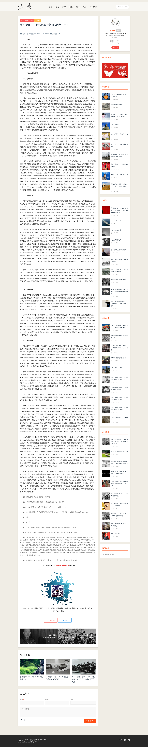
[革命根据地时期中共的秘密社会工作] (106, 338)
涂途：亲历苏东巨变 (117, 368)
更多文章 (115, 47)
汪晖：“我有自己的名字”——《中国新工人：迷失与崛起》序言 (119, 304)
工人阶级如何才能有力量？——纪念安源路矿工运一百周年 (119, 348)
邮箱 (47, 699)
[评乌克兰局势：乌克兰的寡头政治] (106, 136)
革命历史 (37, 20)
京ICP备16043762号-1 (41, 740)
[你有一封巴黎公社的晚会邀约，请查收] (106, 526)
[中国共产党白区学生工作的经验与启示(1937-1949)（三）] (106, 379)
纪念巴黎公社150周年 (27, 20)
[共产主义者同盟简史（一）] (106, 360)
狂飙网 (112, 555)
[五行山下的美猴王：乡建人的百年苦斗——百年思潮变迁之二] (106, 186)
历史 (78, 7)
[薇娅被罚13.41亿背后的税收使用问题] (106, 166)
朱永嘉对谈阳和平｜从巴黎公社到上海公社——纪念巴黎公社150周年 (119, 442)
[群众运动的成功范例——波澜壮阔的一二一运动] (106, 389)
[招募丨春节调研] (106, 536)
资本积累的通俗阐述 (117, 104)
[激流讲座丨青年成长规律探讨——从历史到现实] (106, 506)
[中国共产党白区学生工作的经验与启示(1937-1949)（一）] (106, 409)
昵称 (22, 699)
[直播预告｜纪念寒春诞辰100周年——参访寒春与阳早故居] (106, 463)
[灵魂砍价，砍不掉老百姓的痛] (106, 176)
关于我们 (93, 7)
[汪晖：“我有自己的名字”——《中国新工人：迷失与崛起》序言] (106, 303)
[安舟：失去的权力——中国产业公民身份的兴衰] (106, 271)
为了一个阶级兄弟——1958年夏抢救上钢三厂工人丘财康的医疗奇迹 (83, 679)
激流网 (54, 34)
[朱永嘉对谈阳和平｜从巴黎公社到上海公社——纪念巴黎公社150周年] (106, 441)
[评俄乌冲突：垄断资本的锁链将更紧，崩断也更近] (106, 156)
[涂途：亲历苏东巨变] (106, 369)
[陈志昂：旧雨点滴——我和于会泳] (106, 419)
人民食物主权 (105, 555)
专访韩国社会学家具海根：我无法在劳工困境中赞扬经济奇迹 (119, 292)
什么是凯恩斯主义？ (117, 240)
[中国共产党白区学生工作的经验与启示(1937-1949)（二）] (106, 399)
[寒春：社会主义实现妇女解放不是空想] (106, 261)
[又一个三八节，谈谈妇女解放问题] (106, 146)
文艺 (84, 7)
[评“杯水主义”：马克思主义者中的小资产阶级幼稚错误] (106, 116)
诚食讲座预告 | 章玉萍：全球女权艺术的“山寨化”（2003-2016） (119, 484)
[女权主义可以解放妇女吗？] (106, 281)
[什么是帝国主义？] (106, 222)
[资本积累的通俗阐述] (106, 106)
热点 (50, 7)
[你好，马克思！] (106, 126)
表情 (23, 720)
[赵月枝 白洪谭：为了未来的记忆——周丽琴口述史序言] (106, 328)
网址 (71, 699)
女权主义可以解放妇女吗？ (118, 280)
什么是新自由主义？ (117, 230)
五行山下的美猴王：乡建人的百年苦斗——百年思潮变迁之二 (119, 186)
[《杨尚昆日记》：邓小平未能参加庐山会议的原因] (58, 666)
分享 (66, 620)
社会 (71, 7)
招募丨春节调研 (115, 534)
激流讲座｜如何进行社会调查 (119, 452)
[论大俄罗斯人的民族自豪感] (106, 252)
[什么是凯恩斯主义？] (106, 242)
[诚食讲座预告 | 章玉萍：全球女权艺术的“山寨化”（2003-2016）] (106, 483)
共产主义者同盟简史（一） (118, 358)
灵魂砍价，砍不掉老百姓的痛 (119, 174)
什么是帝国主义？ (116, 220)
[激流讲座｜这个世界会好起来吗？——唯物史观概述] (106, 473)
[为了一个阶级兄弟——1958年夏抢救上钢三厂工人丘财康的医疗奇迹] (84, 666)
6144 (112, 41)
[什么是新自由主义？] (106, 232)
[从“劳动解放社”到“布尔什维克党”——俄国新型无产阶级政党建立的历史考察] (106, 210)
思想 (57, 7)
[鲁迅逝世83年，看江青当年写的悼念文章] (32, 666)
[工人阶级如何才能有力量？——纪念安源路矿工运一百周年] (106, 348)
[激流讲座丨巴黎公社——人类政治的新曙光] (106, 495)
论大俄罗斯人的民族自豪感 (118, 250)
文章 (112, 43)
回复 (117, 43)
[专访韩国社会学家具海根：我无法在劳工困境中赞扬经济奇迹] (106, 291)
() (51, 620)
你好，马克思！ (115, 124)
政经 (64, 7)
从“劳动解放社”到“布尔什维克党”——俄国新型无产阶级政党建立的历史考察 (119, 210)
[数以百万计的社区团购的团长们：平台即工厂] (106, 96)
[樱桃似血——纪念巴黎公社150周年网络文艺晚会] (106, 516)
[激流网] (26, 6)
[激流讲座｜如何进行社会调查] (106, 454)
